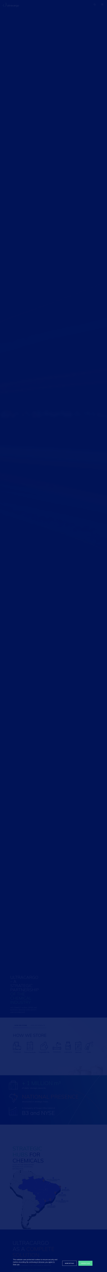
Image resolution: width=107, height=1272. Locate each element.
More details (69, 1263)
